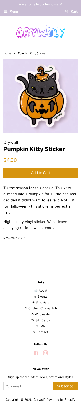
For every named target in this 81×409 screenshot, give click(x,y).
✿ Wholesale (40, 314)
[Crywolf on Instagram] (45, 354)
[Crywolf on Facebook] (35, 354)
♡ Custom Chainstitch (40, 308)
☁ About (40, 290)
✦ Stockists (40, 302)
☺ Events (40, 296)
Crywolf (39, 399)
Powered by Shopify (61, 399)
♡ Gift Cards (40, 320)
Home (7, 53)
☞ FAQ (40, 326)
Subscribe (65, 386)
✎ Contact (40, 332)
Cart (74, 11)
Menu (13, 11)
